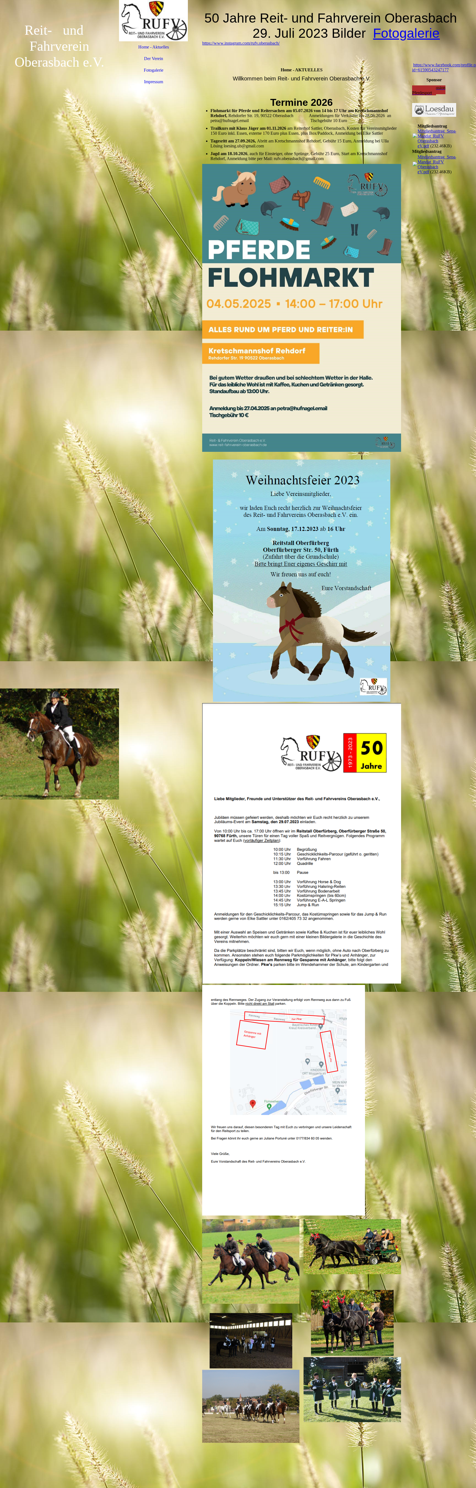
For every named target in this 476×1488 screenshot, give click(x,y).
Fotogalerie (153, 70)
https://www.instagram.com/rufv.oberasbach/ (241, 43)
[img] (59, 744)
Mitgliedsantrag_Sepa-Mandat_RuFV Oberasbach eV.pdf (437, 138)
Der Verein (153, 58)
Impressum (153, 81)
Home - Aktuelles (153, 47)
